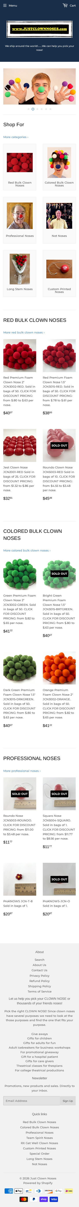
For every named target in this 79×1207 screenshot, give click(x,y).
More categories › (15, 137)
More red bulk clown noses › (24, 332)
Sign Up (68, 1100)
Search (40, 959)
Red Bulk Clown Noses (39, 1122)
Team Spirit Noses (39, 1138)
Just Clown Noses (43, 1178)
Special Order (39, 1153)
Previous (6, 86)
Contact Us (39, 970)
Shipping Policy (39, 986)
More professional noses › (22, 771)
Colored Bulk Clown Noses (39, 1127)
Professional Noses (40, 1132)
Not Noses (39, 1164)
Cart (72, 5)
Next (73, 86)
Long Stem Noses (39, 1159)
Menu (13, 5)
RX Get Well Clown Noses (39, 1143)
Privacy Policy (39, 975)
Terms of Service (40, 991)
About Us (39, 965)
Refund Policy (39, 981)
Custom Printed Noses (39, 1148)
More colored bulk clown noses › (26, 550)
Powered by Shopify (37, 1183)
